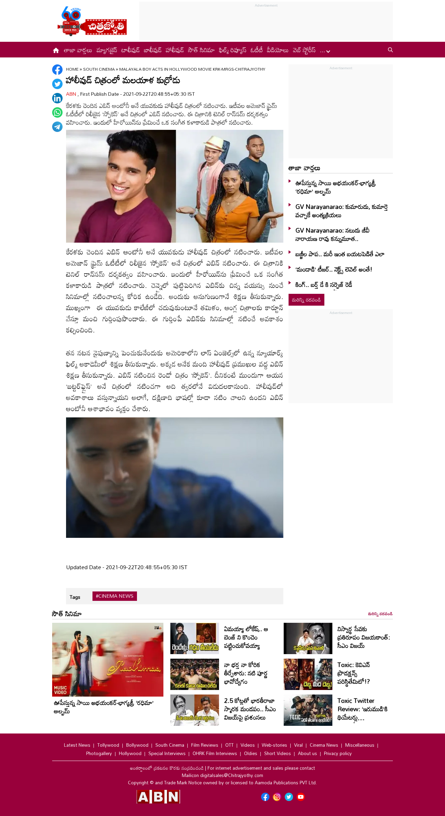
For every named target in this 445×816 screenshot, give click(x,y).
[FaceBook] (57, 69)
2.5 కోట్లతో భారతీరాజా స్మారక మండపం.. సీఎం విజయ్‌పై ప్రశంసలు (250, 708)
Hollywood (130, 753)
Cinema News (324, 745)
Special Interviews (167, 753)
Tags (75, 597)
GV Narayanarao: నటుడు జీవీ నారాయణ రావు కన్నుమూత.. (333, 234)
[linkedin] (57, 98)
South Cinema (99, 69)
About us (307, 753)
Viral (298, 745)
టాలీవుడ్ (130, 50)
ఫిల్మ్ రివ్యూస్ (232, 50)
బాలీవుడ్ (153, 50)
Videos (248, 745)
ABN (72, 94)
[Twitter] (57, 84)
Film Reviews (204, 745)
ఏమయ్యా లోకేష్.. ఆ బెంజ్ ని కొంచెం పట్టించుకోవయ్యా (246, 637)
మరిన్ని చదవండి (306, 299)
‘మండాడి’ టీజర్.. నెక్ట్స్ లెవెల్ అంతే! (334, 269)
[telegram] (57, 126)
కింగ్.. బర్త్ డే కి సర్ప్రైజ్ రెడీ (324, 284)
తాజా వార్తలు (78, 50)
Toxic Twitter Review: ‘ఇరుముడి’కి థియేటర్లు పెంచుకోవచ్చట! (363, 713)
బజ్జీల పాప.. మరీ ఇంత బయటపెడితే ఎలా (340, 254)
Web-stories (274, 745)
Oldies (250, 753)
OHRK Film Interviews (215, 753)
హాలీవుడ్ (175, 50)
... (323, 50)
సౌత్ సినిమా (201, 50)
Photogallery (99, 753)
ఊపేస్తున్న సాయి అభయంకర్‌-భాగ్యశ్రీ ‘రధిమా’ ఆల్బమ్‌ (336, 186)
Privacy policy (338, 753)
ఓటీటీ (257, 50)
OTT (229, 745)
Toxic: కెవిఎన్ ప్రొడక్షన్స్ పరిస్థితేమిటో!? (354, 673)
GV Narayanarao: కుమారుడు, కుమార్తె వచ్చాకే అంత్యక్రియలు (342, 210)
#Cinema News (115, 596)
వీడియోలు (278, 50)
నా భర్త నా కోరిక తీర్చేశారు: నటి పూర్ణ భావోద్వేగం (246, 673)
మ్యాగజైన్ (107, 50)
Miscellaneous (359, 745)
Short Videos (277, 753)
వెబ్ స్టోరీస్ (304, 50)
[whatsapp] (57, 112)
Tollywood (108, 745)
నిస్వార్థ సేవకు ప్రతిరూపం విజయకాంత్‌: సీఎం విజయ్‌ (364, 637)
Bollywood (137, 745)
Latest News (77, 745)
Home (72, 69)
